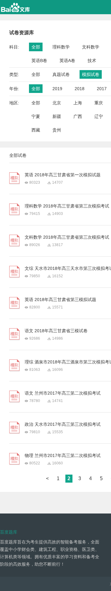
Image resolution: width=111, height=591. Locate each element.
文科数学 (90, 46)
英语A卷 (67, 60)
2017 (102, 88)
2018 (79, 88)
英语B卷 (39, 60)
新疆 (56, 116)
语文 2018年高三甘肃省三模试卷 (56, 330)
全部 (35, 46)
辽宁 (98, 116)
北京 (56, 102)
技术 (92, 60)
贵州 (56, 130)
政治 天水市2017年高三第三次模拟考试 (63, 424)
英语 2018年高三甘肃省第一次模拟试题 (63, 174)
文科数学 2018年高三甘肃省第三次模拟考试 (67, 237)
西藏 (35, 130)
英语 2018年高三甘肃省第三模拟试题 (60, 299)
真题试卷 (61, 74)
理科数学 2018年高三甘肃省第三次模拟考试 (67, 205)
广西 (77, 116)
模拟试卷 (90, 74)
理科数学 (61, 46)
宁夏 (35, 116)
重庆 (98, 102)
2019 (57, 88)
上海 (77, 102)
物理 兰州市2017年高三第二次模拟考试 (63, 455)
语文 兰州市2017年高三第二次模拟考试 (63, 393)
